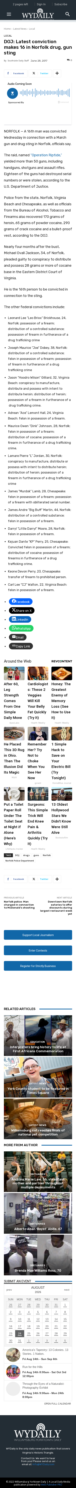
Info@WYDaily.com (43, 1464)
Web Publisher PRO (51, 1484)
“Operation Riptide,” (46, 155)
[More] (57, 73)
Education (37, 1042)
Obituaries (37, 1174)
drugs (26, 855)
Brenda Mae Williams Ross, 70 (38, 1270)
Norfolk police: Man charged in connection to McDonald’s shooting (19, 904)
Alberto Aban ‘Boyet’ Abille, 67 (38, 1229)
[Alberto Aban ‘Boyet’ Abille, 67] (38, 1213)
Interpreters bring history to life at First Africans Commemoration (38, 1049)
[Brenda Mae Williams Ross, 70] (38, 1255)
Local (32, 28)
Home (7, 28)
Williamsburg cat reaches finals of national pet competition (38, 1132)
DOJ (17, 855)
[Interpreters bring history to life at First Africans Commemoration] (38, 1035)
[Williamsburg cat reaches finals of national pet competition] (38, 1119)
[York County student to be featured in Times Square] (38, 1077)
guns (36, 855)
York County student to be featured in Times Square (38, 1090)
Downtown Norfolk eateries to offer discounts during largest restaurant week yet (56, 907)
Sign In (41, 4)
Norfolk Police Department (19, 860)
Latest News (20, 28)
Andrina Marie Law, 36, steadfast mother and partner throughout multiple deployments (38, 1183)
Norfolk (47, 855)
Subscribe (60, 4)
